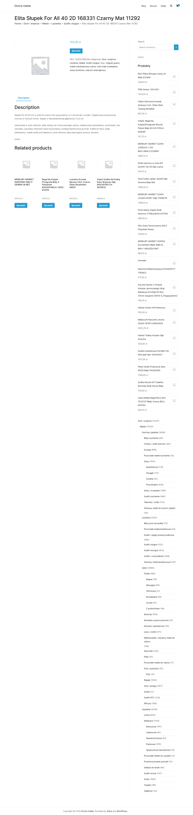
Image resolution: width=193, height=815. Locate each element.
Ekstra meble (23, 6)
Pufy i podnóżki (151, 668)
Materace (148, 721)
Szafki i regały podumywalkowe (159, 535)
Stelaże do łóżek (152, 767)
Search (141, 41)
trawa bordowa (77, 70)
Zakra (109, 811)
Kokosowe (151, 726)
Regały (147, 680)
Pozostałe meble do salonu (157, 662)
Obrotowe (151, 591)
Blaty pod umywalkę (153, 523)
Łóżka (147, 715)
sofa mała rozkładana (107, 66)
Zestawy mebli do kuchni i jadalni (159, 508)
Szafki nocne (150, 773)
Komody (148, 614)
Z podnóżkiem (153, 608)
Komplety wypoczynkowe (156, 620)
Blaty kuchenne (151, 438)
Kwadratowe (152, 467)
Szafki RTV (149, 697)
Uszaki (149, 602)
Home (18, 23)
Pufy (148, 674)
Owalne (149, 479)
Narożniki (148, 651)
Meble (45, 23)
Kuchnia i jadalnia (150, 432)
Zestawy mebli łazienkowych (157, 562)
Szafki (147, 692)
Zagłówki (148, 791)
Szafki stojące (71, 23)
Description (24, 98)
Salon (144, 568)
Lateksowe (151, 732)
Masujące (150, 585)
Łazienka (56, 23)
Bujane (149, 579)
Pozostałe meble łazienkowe (157, 529)
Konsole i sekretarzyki (154, 626)
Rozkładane (151, 597)
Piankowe (150, 744)
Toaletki (147, 785)
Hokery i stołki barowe (154, 444)
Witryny (147, 703)
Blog (144, 6)
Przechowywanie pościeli (156, 761)
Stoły (146, 461)
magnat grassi (112, 63)
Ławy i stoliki (150, 632)
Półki (146, 657)
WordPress (122, 811)
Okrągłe (149, 473)
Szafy (146, 779)
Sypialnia (146, 709)
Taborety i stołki (151, 502)
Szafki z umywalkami (154, 556)
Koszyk (153, 6)
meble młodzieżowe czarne (83, 66)
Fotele (147, 573)
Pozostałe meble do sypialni (157, 756)
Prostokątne (152, 484)
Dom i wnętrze (31, 23)
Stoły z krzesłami (152, 490)
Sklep (163, 6)
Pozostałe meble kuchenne (157, 455)
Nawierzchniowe (154, 738)
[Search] (176, 47)
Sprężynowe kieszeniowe (158, 750)
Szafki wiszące (151, 550)
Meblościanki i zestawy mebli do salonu (159, 640)
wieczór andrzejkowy (95, 70)
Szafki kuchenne (152, 496)
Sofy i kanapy (150, 686)
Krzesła (147, 450)
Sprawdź (76, 51)
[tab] (24, 98)
